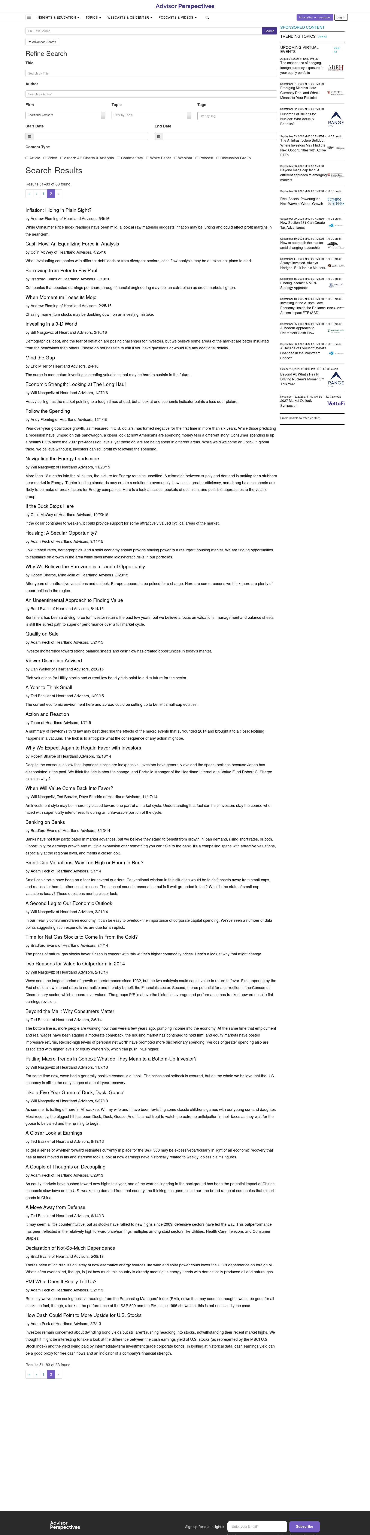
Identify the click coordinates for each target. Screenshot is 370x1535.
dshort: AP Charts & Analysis (88, 157)
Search (269, 31)
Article (34, 157)
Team (35, 722)
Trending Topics (298, 36)
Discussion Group (235, 157)
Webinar (184, 157)
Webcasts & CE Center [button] (128, 17)
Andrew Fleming (44, 218)
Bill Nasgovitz (42, 332)
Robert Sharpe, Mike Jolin (53, 574)
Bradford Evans (44, 278)
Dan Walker (41, 669)
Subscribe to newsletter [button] (315, 17)
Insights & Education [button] (57, 17)
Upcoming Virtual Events (299, 49)
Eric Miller (39, 366)
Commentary (131, 157)
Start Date (34, 126)
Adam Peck (40, 541)
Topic (117, 104)
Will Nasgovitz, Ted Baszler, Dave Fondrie (66, 796)
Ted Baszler (41, 695)
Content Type (37, 147)
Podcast (205, 157)
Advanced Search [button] (43, 42)
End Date (163, 126)
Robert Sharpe (43, 756)
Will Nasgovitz (43, 392)
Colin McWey (42, 252)
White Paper (160, 157)
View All (322, 36)
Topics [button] (92, 17)
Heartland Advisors (80, 218)
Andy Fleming (42, 419)
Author (31, 84)
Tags (201, 104)
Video (51, 157)
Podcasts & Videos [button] (176, 17)
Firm (29, 104)
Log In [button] (341, 17)
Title (29, 63)
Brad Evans (41, 608)
